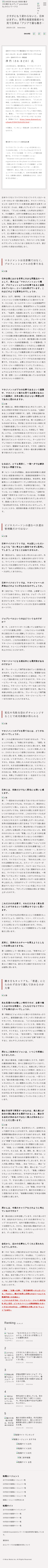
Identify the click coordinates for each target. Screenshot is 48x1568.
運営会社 (6, 1540)
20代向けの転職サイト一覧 (12, 1514)
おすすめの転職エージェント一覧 (14, 1480)
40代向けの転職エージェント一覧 (14, 1492)
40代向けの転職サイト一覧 (12, 1522)
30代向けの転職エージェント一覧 (14, 1488)
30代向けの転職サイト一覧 (12, 1518)
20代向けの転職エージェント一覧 (14, 1484)
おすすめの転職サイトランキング (14, 1510)
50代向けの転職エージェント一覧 (14, 1496)
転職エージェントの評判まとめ (13, 1500)
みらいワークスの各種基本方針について (16, 1545)
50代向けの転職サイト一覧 (12, 1526)
